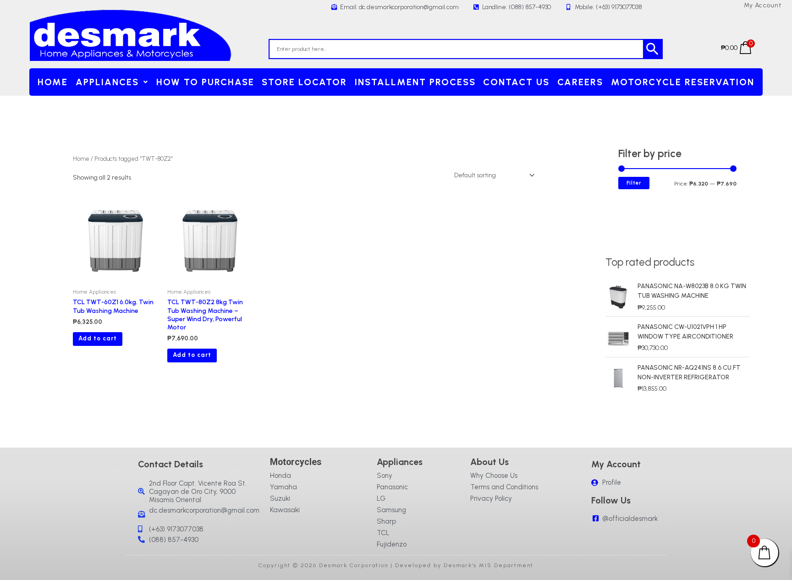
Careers (580, 82)
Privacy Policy (491, 498)
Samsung (391, 510)
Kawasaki (285, 510)
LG (381, 498)
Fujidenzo (392, 544)
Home (53, 82)
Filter (634, 183)
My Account (763, 5)
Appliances (107, 82)
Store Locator (304, 82)
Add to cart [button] (97, 338)
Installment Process (415, 82)
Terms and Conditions (504, 487)
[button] (112, 82)
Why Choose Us (493, 475)
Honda (280, 475)
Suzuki (280, 498)
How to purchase (205, 82)
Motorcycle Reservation (682, 82)
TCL (383, 533)
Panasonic (392, 487)
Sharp (386, 521)
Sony (384, 475)
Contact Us (516, 82)
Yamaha (283, 487)
